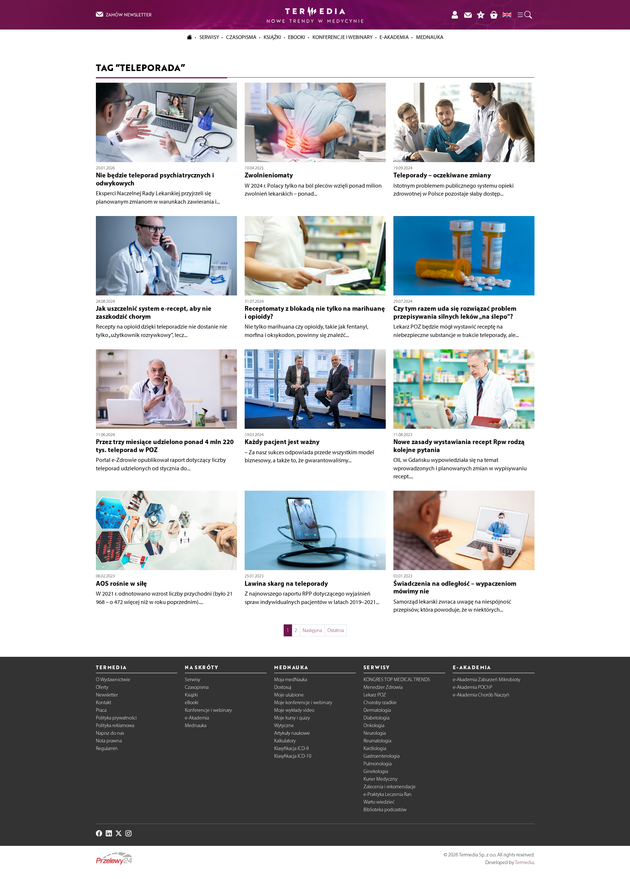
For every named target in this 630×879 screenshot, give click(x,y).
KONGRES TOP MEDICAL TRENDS (396, 679)
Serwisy (192, 679)
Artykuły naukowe (292, 733)
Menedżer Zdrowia (382, 687)
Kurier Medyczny (380, 779)
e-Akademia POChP (472, 687)
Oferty (102, 687)
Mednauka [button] (429, 37)
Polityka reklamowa (115, 725)
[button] (524, 15)
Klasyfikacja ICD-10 (292, 756)
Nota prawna (109, 741)
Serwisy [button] (209, 37)
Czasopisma (197, 687)
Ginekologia (375, 771)
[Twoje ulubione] (481, 15)
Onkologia (373, 725)
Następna (312, 630)
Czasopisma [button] (241, 37)
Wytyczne (284, 725)
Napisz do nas (110, 733)
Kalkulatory (285, 741)
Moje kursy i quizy (292, 718)
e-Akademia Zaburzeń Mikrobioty (486, 679)
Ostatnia (335, 630)
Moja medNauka (290, 679)
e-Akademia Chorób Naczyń (481, 695)
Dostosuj (282, 687)
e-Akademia (197, 718)
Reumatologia (377, 741)
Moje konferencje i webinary (303, 702)
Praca (101, 710)
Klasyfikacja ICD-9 (291, 748)
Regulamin (107, 748)
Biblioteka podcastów (385, 810)
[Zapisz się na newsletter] (468, 15)
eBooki (296, 37)
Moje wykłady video (294, 710)
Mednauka (195, 725)
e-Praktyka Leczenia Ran (387, 794)
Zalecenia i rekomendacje (389, 787)
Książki (272, 37)
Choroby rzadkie (380, 702)
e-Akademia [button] (394, 37)
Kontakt (103, 702)
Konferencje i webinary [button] (342, 37)
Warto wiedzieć (378, 802)
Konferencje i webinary (208, 710)
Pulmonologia (377, 764)
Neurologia (374, 733)
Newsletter (107, 695)
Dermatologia (377, 710)
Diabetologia (376, 718)
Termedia (524, 862)
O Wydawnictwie (113, 679)
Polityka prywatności (116, 718)
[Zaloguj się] (455, 15)
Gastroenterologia (381, 756)
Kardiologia (374, 748)
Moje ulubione (289, 695)
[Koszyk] (494, 15)
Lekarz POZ (374, 695)
